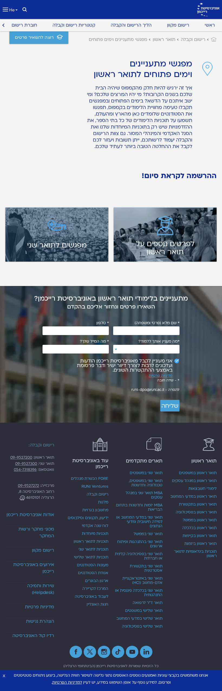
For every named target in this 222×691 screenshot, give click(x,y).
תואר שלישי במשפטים (143, 611)
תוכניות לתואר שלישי (91, 557)
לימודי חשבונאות (202, 489)
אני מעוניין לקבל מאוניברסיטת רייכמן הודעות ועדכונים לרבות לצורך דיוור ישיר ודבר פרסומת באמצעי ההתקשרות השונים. (124, 365)
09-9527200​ (21, 457)
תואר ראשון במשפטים (198, 473)
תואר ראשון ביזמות (200, 544)
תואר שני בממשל (147, 534)
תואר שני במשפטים (146, 473)
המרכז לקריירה (95, 589)
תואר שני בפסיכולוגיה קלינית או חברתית (138, 556)
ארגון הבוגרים (96, 581)
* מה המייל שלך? (94, 341)
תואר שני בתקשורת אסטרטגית (146, 568)
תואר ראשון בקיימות (199, 536)
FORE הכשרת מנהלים (89, 479)
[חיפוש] (24, 9)
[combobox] (146, 349)
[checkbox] (123, 365)
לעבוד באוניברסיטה (91, 596)
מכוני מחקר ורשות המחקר (36, 532)
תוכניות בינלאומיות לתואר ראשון (195, 553)
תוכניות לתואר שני (93, 549)
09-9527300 (26, 463)
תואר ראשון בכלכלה (199, 528)
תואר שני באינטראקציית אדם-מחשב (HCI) (142, 580)
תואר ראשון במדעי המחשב (193, 496)
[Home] (211, 39)
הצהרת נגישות (40, 621)
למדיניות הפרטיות (67, 682)
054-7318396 (25, 469)
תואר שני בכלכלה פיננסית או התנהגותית (138, 593)
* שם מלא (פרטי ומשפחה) (157, 323)
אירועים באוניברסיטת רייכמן (33, 568)
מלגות (103, 502)
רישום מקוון (178, 25)
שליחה (169, 406)
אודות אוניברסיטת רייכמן (30, 515)
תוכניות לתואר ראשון (91, 541)
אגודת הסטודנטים (93, 573)
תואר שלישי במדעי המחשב (139, 618)
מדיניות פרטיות (160, 376)
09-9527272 (28, 485)
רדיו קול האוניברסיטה (33, 636)
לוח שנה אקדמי (95, 526)
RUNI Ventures (94, 486)
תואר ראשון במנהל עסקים (194, 481)
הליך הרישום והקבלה (131, 25)
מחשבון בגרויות (95, 510)
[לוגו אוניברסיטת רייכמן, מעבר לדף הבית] (208, 9)
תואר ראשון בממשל (200, 520)
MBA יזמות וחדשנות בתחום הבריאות (139, 507)
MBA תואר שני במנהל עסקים (144, 495)
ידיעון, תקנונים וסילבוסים (88, 518)
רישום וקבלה (97, 494)
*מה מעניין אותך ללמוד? (158, 341)
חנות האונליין (97, 604)
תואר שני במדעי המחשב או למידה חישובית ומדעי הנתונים (139, 521)
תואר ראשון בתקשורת (198, 504)
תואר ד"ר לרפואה (147, 603)
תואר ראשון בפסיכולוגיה (196, 512)
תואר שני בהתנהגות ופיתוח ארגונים (139, 544)
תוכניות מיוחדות (95, 534)
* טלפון (102, 323)
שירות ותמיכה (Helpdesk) (40, 589)
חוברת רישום (24, 25)
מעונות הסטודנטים (92, 565)
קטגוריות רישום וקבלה (74, 25)
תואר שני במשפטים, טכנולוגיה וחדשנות (145, 483)
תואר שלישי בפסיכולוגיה (142, 626)
